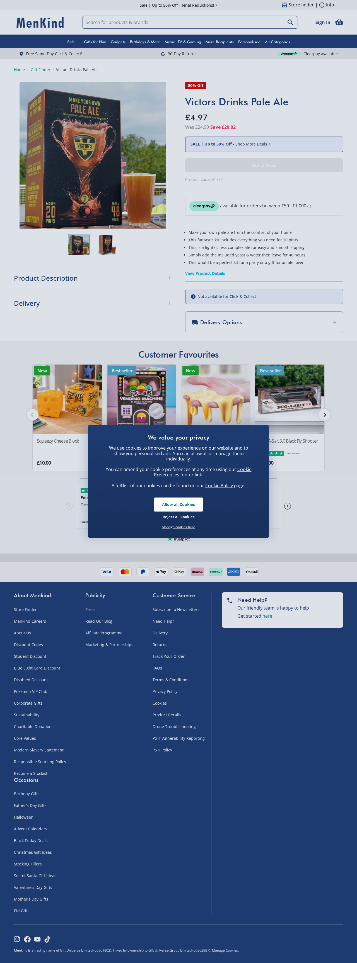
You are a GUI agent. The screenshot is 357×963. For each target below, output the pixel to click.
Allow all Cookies (178, 504)
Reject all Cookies (178, 516)
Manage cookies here (178, 527)
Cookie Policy (219, 485)
